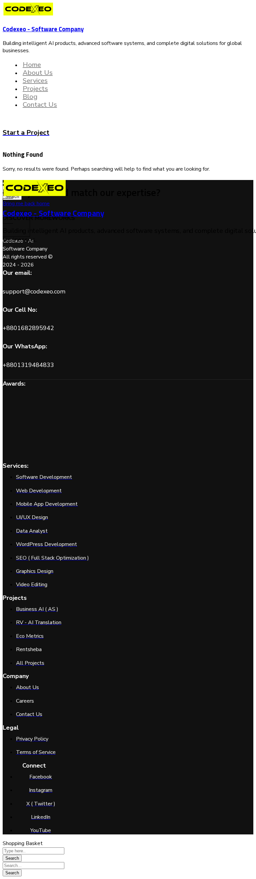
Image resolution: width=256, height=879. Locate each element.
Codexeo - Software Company (43, 29)
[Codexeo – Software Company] (28, 14)
